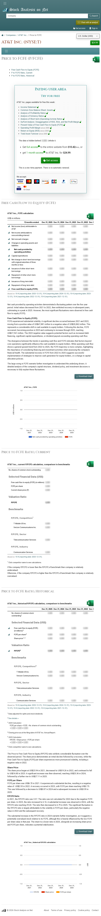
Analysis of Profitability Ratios (33, 113)
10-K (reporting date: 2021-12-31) (54, 297)
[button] (9, 226)
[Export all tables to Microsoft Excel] (96, 59)
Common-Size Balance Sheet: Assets (37, 110)
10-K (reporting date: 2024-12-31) (56, 294)
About (46, 910)
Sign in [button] (94, 28)
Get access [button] (52, 160)
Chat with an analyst (88, 22)
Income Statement (29, 107)
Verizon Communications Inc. (25, 527)
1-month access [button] (34, 152)
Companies (11, 35)
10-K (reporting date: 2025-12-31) (28, 294)
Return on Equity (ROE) (35, 131)
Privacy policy (70, 910)
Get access (80, 28)
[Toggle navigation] (4, 3)
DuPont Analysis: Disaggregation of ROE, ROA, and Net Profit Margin (50, 122)
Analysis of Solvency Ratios (32, 116)
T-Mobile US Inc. (20, 524)
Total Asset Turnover (34, 134)
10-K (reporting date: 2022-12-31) (27, 297)
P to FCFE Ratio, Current (21, 73)
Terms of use (56, 910)
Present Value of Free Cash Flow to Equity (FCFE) (42, 125)
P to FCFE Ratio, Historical (22, 76)
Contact (95, 910)
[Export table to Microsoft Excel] (90, 216)
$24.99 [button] (95, 43)
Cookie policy (84, 910)
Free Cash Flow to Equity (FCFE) (25, 70)
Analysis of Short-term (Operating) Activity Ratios (42, 119)
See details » (13, 718)
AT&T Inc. (22, 35)
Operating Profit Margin (35, 128)
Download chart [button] (85, 376)
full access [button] (32, 147)
